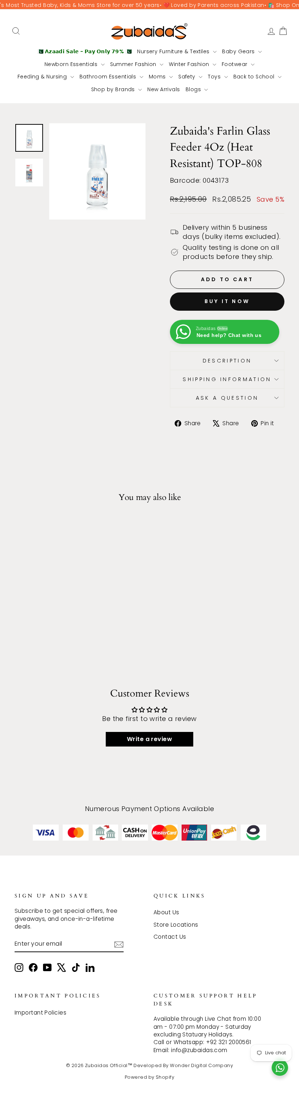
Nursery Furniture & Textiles (174, 51)
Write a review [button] (149, 739)
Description (227, 360)
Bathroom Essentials (108, 76)
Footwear (235, 64)
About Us (166, 912)
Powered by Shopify (149, 1077)
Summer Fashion (134, 64)
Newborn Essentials (71, 64)
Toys (215, 76)
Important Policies (40, 1012)
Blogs (194, 89)
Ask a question (227, 398)
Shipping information (227, 379)
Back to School (254, 76)
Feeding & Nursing (43, 76)
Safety (187, 76)
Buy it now (227, 301)
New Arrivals (163, 89)
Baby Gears (239, 51)
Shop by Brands (114, 89)
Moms (158, 76)
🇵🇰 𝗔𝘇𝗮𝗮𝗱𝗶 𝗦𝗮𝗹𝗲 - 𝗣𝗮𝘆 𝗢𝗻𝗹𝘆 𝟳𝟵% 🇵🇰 (84, 51)
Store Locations (176, 924)
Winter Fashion (190, 64)
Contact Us (170, 937)
